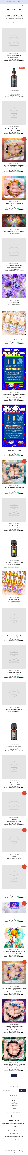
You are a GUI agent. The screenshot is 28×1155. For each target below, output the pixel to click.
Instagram (14, 1116)
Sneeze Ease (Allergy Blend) (14, 92)
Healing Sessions (14, 1103)
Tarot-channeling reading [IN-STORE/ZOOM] (14, 951)
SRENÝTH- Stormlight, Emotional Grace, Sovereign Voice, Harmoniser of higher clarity (14, 488)
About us (14, 1100)
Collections (10, 18)
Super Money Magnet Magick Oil (14, 709)
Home (6, 18)
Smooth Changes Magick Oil (14, 55)
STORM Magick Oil (14, 525)
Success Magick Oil (14, 599)
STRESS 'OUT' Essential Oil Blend (14, 562)
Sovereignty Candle (14, 302)
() (22, 5)
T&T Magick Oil (14, 782)
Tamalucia (14, 819)
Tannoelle (14, 856)
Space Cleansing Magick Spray (14, 339)
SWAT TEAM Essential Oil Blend (14, 746)
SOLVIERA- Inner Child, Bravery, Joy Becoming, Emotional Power (14, 204)
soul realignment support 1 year (14, 265)
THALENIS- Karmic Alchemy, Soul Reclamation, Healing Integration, (14, 1027)
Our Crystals (14, 1102)
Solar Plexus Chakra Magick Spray (14, 128)
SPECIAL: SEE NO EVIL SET (14, 450)
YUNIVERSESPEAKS (14, 53)
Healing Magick (14, 1105)
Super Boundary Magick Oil (14, 672)
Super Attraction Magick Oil (14, 635)
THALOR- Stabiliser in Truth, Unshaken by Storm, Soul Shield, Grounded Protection (14, 1065)
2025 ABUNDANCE (14, 1107)
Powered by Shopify (14, 1152)
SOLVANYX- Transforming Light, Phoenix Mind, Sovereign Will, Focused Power (14, 166)
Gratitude (14, 1108)
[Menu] (3, 9)
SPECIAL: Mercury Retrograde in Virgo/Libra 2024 (14, 395)
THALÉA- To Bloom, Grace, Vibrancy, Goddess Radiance (14, 989)
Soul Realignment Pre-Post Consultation (14, 231)
